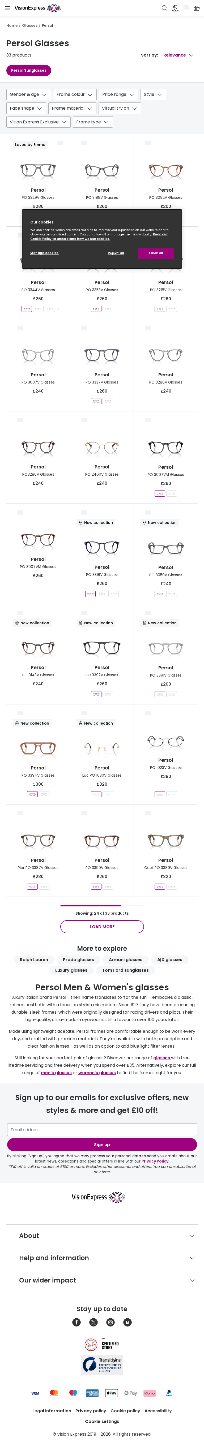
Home (12, 25)
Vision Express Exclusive (34, 122)
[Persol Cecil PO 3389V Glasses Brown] (160, 887)
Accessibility (158, 1411)
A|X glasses (169, 960)
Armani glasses (125, 960)
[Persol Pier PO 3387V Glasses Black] (44, 887)
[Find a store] (175, 8)
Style (149, 94)
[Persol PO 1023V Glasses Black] (160, 794)
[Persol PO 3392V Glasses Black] (96, 694)
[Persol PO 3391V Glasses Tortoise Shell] (171, 694)
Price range (114, 94)
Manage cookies (44, 253)
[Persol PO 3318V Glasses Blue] (90, 594)
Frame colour (71, 94)
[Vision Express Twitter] (93, 1322)
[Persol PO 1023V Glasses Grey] (171, 794)
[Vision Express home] (102, 1197)
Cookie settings (102, 1421)
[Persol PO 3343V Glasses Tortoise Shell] (49, 309)
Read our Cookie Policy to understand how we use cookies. (99, 236)
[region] (102, 239)
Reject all (116, 253)
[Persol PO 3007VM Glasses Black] (160, 493)
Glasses (30, 25)
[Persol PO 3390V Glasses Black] (108, 887)
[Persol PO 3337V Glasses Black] (108, 401)
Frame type (88, 122)
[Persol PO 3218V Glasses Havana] (171, 309)
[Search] (165, 8)
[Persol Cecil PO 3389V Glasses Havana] (171, 887)
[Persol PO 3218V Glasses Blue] (160, 309)
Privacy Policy (155, 1161)
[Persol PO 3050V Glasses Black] (171, 594)
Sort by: (149, 55)
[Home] (38, 8)
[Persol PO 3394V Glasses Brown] (32, 794)
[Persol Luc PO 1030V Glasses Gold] (96, 794)
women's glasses (97, 1073)
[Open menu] (7, 8)
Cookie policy (125, 1411)
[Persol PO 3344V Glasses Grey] (27, 309)
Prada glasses (78, 960)
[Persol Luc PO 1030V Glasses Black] (108, 794)
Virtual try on (115, 108)
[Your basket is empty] (196, 8)
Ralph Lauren (34, 960)
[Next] (58, 309)
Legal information (51, 1411)
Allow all (155, 253)
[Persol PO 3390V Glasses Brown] (96, 887)
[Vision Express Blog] (127, 1322)
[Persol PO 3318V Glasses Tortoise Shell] (102, 594)
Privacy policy (90, 1411)
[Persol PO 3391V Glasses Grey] (160, 694)
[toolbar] (102, 109)
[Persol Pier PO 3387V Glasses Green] (32, 887)
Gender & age (24, 94)
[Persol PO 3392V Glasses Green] (108, 694)
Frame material (68, 108)
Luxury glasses (71, 970)
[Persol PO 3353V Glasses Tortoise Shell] (108, 309)
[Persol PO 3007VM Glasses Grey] (171, 493)
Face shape (22, 108)
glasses (162, 1058)
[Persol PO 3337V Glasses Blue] (96, 401)
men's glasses (56, 1073)
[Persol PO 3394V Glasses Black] (44, 794)
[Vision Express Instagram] (110, 1322)
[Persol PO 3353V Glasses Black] (96, 309)
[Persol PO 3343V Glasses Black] (38, 309)
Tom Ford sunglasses (125, 970)
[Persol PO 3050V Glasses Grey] (160, 594)
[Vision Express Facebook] (76, 1322)
